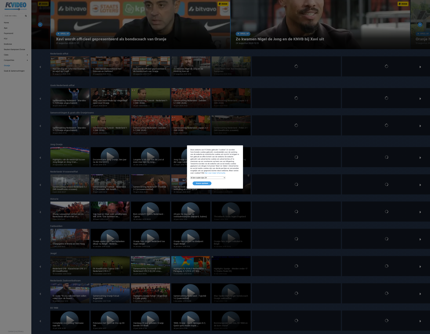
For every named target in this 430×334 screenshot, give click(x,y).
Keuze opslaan (202, 183)
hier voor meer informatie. (215, 173)
